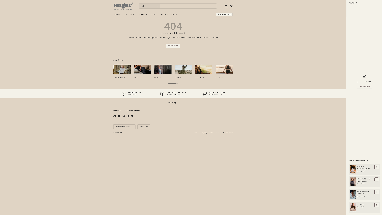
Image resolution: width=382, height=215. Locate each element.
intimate (219, 77)
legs (135, 77)
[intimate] (224, 69)
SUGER (120, 133)
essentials (199, 77)
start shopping (364, 86)
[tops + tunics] (122, 69)
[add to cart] (376, 167)
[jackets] (163, 69)
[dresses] (183, 69)
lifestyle (174, 14)
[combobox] (178, 6)
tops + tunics (119, 77)
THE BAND (360, 204)
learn (132, 14)
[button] (231, 6)
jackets (157, 77)
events (142, 14)
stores (125, 14)
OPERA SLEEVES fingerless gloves (363, 167)
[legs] (142, 69)
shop (116, 14)
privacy (196, 133)
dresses (178, 77)
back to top (172, 103)
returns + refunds (215, 133)
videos (163, 14)
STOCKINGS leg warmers (363, 192)
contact (153, 14)
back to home (173, 45)
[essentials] (203, 69)
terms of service (228, 133)
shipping (204, 133)
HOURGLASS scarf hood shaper (363, 180)
